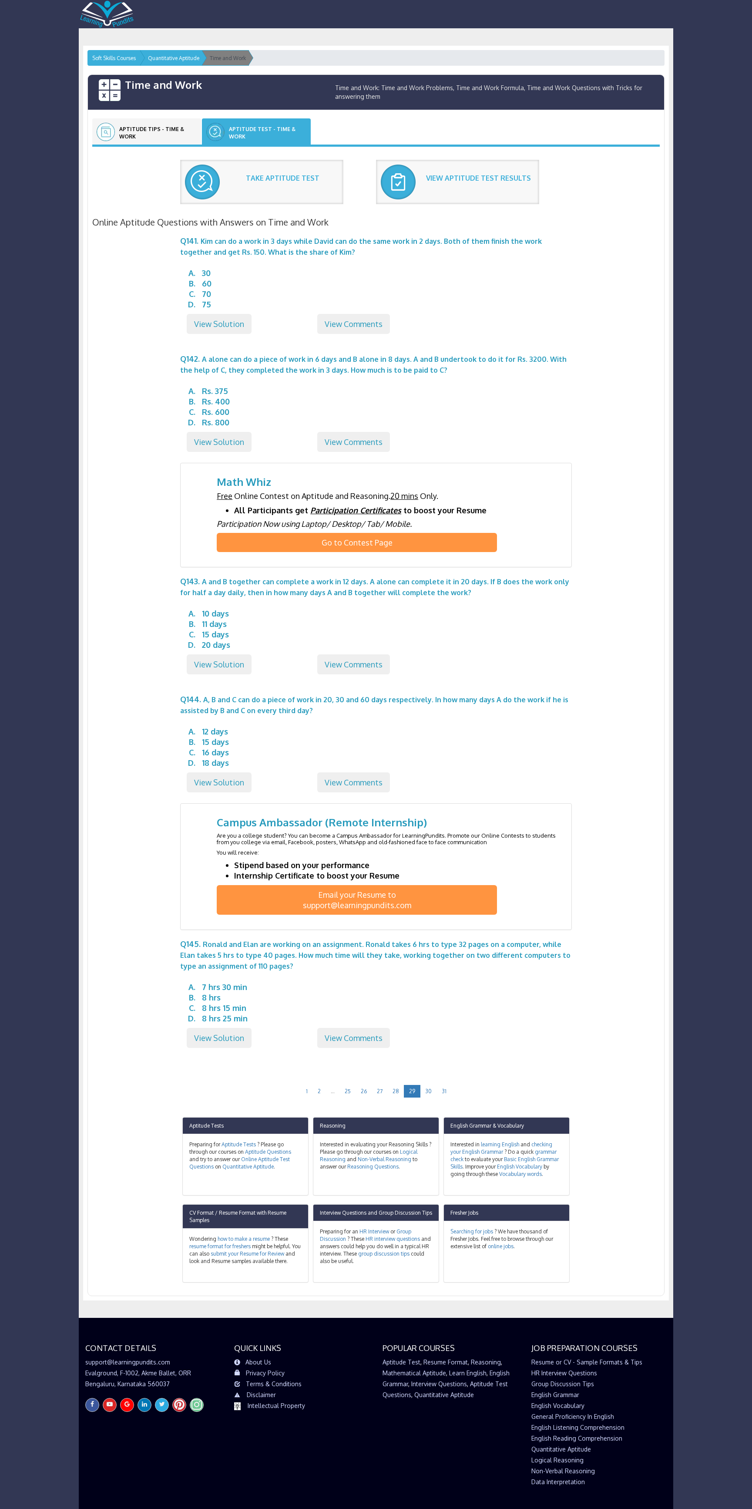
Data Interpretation (558, 1481)
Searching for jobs (471, 1231)
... (333, 1091)
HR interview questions (393, 1239)
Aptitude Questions (268, 1152)
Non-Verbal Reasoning (384, 1159)
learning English (500, 1144)
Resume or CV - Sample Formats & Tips (586, 1362)
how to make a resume (244, 1239)
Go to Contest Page (357, 542)
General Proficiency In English (572, 1416)
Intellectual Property (276, 1405)
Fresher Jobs (464, 1212)
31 (444, 1091)
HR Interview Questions (564, 1373)
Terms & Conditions (274, 1384)
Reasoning (333, 1125)
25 (348, 1091)
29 (412, 1091)
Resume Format (445, 1362)
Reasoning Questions (373, 1166)
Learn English (468, 1373)
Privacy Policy (265, 1373)
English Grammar (470, 1125)
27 (380, 1091)
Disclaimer (261, 1394)
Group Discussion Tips (405, 1212)
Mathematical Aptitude (414, 1373)
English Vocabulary (519, 1166)
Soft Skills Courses (114, 58)
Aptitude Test (401, 1362)
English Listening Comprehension (577, 1427)
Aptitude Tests (206, 1125)
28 (396, 1091)
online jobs (501, 1246)
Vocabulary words (520, 1174)
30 (428, 1091)
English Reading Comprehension (576, 1438)
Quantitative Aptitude (248, 1166)
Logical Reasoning (557, 1460)
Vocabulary (510, 1125)
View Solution (219, 324)
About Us (258, 1362)
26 (364, 1091)
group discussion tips (384, 1253)
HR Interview (374, 1231)
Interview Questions (343, 1212)
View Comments (354, 324)
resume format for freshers (220, 1246)
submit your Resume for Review (247, 1253)
